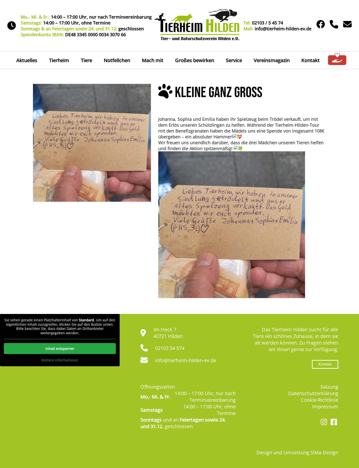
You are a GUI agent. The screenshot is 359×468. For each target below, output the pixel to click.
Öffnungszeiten (157, 386)
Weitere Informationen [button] (59, 360)
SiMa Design (324, 452)
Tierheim (59, 60)
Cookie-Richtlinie (319, 400)
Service (234, 60)
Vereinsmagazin (272, 60)
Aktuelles (26, 60)
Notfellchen (117, 60)
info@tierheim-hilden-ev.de (185, 360)
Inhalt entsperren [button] (59, 348)
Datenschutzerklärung (313, 393)
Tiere (86, 60)
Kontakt (310, 60)
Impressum (325, 406)
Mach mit (152, 60)
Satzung (329, 386)
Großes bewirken (194, 60)
